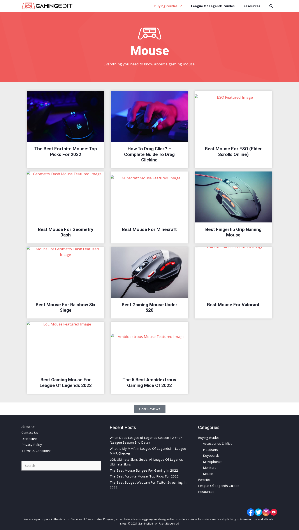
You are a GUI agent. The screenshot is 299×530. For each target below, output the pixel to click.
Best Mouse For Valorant (233, 304)
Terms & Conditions (36, 450)
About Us (28, 426)
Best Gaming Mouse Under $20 (149, 307)
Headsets (210, 449)
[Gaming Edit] (48, 6)
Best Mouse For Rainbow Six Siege (65, 307)
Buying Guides (166, 6)
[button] (149, 409)
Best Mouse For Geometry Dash (65, 232)
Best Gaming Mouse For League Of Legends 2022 (66, 382)
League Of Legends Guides (213, 6)
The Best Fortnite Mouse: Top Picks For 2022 (65, 151)
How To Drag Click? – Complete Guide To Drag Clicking (149, 154)
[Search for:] (61, 465)
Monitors (209, 467)
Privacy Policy (31, 444)
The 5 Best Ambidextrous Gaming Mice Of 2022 (149, 382)
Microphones (212, 461)
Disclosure (29, 438)
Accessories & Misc (217, 443)
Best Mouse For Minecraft (149, 229)
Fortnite (204, 479)
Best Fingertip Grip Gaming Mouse (233, 232)
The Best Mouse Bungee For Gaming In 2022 (144, 470)
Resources (251, 6)
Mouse (208, 473)
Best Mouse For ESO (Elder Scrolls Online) (233, 151)
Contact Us (29, 432)
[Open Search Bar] (271, 6)
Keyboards (211, 455)
